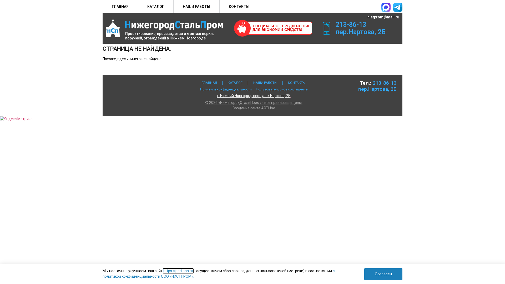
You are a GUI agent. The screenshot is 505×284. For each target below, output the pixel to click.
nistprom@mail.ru (383, 17)
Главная (120, 6)
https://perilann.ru (178, 271)
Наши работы (196, 6)
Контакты (239, 6)
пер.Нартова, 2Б (361, 32)
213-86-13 (351, 24)
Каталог (155, 6)
